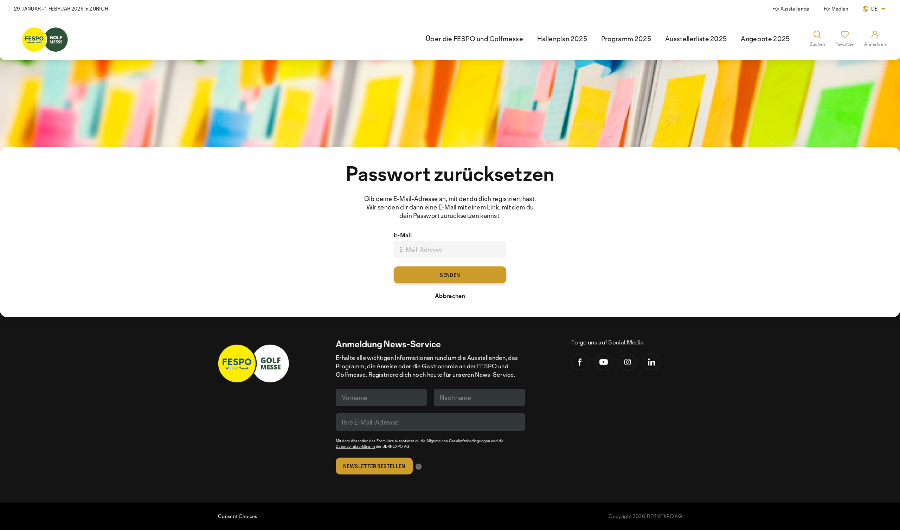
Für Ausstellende (790, 9)
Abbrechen (450, 295)
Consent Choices (237, 516)
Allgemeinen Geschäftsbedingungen (458, 440)
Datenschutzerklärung (355, 446)
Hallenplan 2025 (562, 38)
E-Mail (403, 235)
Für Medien (836, 9)
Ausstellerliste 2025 (696, 38)
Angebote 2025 (765, 38)
